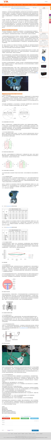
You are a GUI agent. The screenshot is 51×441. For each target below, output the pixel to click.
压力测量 (40, 12)
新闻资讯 (14, 4)
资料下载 (18, 4)
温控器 (19, 437)
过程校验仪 (46, 437)
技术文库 (11, 4)
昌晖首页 (4, 4)
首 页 (9, 433)
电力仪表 (27, 437)
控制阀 (40, 22)
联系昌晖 (36, 4)
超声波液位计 (42, 437)
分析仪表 (40, 17)
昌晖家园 (21, 4)
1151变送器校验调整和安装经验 (27, 416)
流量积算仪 (16, 437)
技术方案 (40, 29)
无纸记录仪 (13, 437)
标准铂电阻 (35, 437)
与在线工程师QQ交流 (6, 418)
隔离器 (23, 437)
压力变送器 (10, 437)
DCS (40, 28)
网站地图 (46, 1)
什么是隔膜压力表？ (6, 416)
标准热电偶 (32, 437)
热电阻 (40, 437)
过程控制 (40, 23)
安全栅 (25, 437)
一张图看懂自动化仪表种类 (42, 34)
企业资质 (32, 4)
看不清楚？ (12, 430)
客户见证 (25, 4)
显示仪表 (21, 437)
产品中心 (7, 4)
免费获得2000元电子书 (34, 418)
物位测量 (40, 18)
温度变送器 (7, 437)
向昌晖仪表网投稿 (24, 418)
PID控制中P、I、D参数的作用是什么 (43, 42)
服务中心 (29, 4)
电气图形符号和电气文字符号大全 (43, 41)
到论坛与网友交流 (15, 418)
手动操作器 (30, 437)
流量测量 (40, 13)
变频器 (40, 27)
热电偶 (38, 437)
